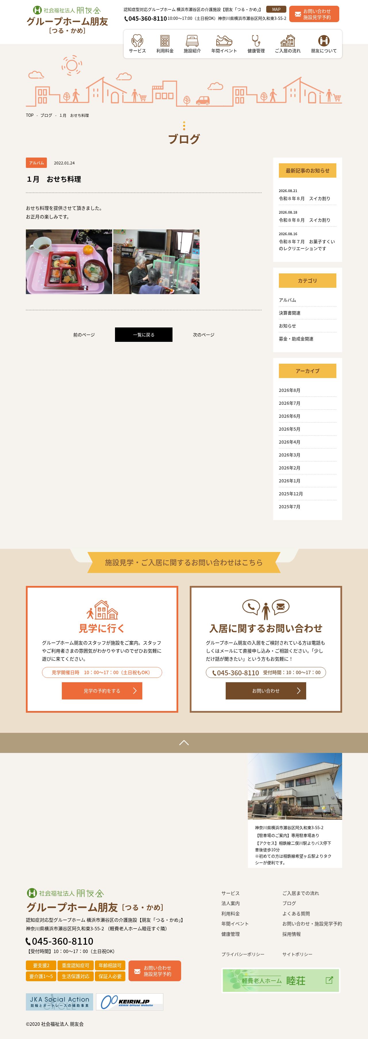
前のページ (84, 334)
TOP (30, 115)
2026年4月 (289, 442)
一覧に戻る (144, 334)
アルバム (287, 300)
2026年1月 (289, 481)
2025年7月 (289, 506)
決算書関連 (289, 313)
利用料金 (230, 913)
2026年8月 (289, 390)
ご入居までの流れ (300, 893)
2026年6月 (289, 416)
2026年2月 (289, 468)
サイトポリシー (297, 954)
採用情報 (291, 933)
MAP (276, 9)
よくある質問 (296, 913)
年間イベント (235, 923)
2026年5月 (289, 429)
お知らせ (287, 326)
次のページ (203, 334)
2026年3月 (289, 455)
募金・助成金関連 (296, 339)
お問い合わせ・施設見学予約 (312, 923)
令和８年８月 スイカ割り (307, 198)
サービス (230, 893)
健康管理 (230, 933)
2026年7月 (289, 403)
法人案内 (230, 903)
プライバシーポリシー (242, 954)
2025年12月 (291, 493)
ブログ (46, 115)
